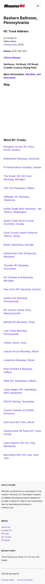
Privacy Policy (7, 580)
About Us (5, 527)
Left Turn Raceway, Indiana (19, 188)
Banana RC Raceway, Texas (19, 322)
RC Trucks (6, 537)
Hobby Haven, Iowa (15, 342)
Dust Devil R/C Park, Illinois (19, 422)
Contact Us (6, 530)
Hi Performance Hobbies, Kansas (22, 167)
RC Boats (5, 540)
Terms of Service (25, 580)
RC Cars (5, 533)
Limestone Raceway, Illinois (19, 360)
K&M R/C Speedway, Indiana (20, 380)
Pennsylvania (10, 44)
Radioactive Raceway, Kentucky (21, 158)
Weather (30, 74)
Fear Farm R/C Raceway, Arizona (22, 289)
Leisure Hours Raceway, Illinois (21, 351)
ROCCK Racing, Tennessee (19, 401)
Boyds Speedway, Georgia (18, 244)
